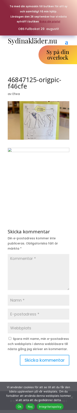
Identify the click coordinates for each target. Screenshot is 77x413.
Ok (20, 406)
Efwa (16, 94)
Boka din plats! (50, 21)
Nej (30, 406)
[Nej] (72, 397)
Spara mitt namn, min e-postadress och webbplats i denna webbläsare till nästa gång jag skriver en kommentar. (38, 344)
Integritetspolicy (50, 406)
